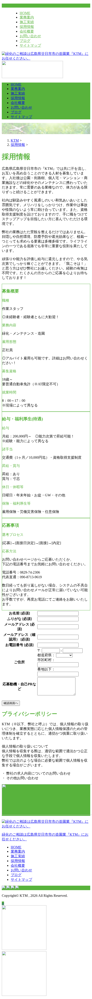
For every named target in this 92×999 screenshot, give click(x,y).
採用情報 (27, 27)
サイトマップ (30, 45)
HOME (25, 13)
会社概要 (27, 31)
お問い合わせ (30, 36)
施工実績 (27, 22)
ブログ (25, 41)
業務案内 (27, 17)
